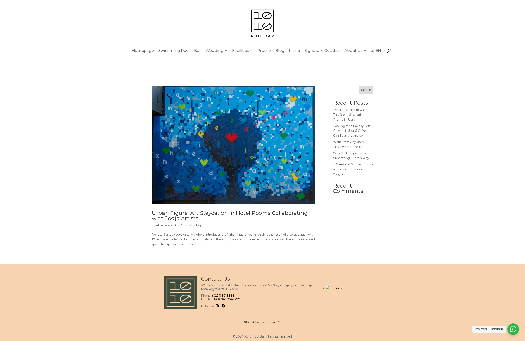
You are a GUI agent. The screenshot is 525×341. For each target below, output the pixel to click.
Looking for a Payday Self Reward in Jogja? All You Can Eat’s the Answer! (351, 131)
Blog (279, 50)
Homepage (143, 50)
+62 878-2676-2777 (226, 299)
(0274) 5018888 (223, 296)
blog (197, 225)
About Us (353, 50)
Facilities (240, 50)
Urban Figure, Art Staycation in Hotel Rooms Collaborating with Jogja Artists (230, 216)
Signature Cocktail (322, 50)
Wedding (214, 50)
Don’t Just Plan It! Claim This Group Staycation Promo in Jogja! (350, 114)
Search (366, 90)
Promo (264, 50)
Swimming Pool (174, 50)
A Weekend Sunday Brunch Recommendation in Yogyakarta (353, 169)
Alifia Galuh (164, 225)
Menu (294, 50)
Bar (197, 50)
